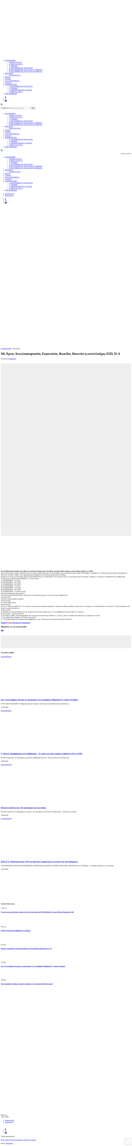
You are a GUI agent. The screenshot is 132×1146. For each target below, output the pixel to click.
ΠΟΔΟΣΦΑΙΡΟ (10, 60)
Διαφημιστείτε (9, 194)
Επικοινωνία (9, 195)
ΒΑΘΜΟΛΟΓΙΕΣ (11, 84)
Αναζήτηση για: (6, 108)
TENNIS (8, 79)
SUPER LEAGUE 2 (16, 64)
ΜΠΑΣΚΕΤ (9, 73)
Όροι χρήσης (5, 1140)
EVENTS (8, 83)
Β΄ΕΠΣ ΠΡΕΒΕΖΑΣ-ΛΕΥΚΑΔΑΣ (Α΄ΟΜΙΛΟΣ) (25, 70)
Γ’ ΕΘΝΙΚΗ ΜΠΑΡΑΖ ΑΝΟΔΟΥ (20, 90)
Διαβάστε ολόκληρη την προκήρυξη (15, 623)
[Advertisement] (66, 553)
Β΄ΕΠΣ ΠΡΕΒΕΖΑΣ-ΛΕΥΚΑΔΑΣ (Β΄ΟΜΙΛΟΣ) (25, 71)
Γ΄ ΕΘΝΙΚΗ (13, 66)
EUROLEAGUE (15, 75)
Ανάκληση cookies (30, 1140)
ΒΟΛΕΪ (7, 77)
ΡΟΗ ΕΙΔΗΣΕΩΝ (11, 94)
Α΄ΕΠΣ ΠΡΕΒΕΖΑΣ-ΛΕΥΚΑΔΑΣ (21, 68)
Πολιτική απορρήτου (16, 1140)
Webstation (9, 1143)
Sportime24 (12, 359)
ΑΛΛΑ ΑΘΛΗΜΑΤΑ (12, 81)
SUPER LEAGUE (15, 62)
